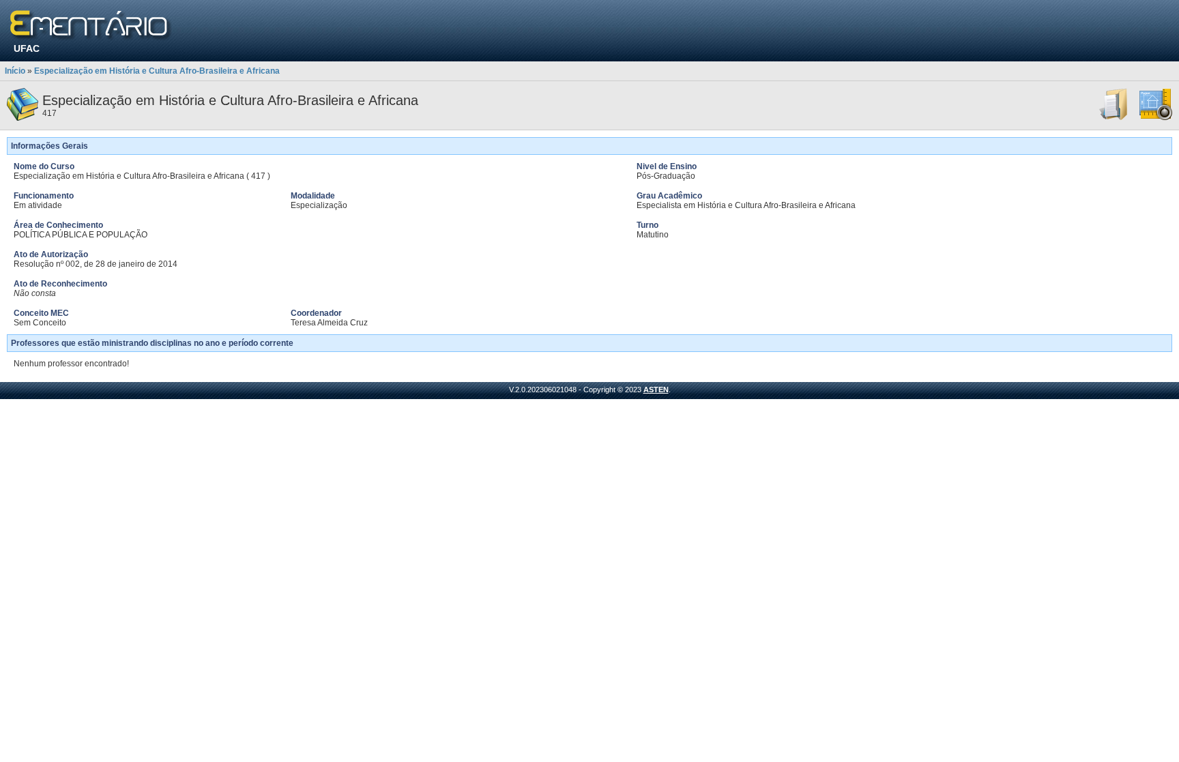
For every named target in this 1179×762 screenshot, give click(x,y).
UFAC (27, 48)
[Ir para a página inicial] (91, 25)
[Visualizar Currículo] (1114, 118)
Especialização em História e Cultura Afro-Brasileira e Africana (157, 71)
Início (15, 71)
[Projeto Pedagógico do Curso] (1155, 118)
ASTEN (656, 389)
